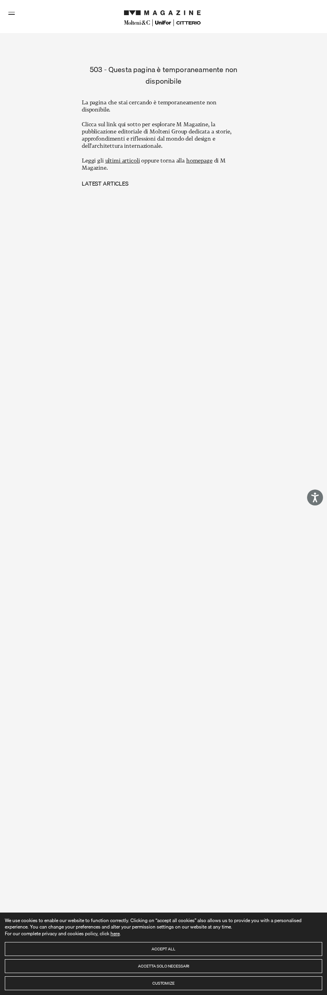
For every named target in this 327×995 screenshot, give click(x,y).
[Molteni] (137, 22)
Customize (163, 983)
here (115, 933)
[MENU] (12, 13)
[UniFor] (163, 22)
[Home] (163, 11)
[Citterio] (188, 23)
